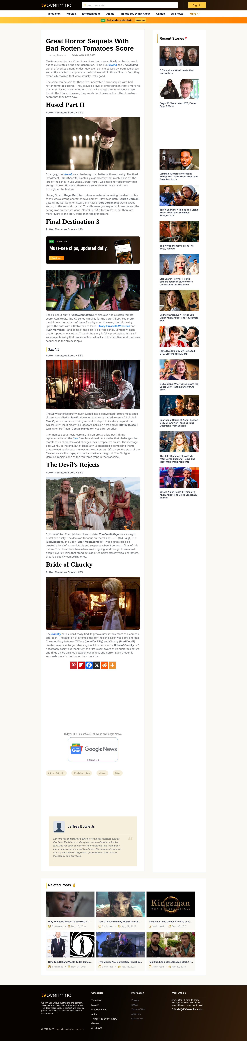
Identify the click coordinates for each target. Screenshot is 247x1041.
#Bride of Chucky (56, 773)
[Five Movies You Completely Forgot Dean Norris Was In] (120, 944)
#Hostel (102, 773)
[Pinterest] (73, 665)
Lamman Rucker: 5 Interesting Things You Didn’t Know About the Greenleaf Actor (179, 176)
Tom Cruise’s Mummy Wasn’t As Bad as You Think (126, 921)
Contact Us (137, 1018)
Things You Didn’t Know (135, 13)
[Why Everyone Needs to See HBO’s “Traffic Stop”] (70, 904)
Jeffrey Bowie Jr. (57, 55)
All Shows (177, 13)
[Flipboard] (81, 665)
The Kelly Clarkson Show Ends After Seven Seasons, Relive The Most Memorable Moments (177, 459)
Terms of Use (138, 1009)
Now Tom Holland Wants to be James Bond (72, 961)
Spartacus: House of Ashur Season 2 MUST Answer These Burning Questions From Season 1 (179, 423)
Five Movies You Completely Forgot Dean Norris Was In (128, 961)
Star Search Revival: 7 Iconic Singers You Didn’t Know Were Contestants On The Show (176, 281)
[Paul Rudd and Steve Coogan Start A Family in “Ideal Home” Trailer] (171, 944)
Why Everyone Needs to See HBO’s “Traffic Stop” (75, 921)
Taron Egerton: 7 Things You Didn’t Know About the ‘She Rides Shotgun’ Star (179, 212)
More (193, 13)
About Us (136, 1014)
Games (160, 13)
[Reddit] (104, 665)
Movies (71, 13)
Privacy (135, 1000)
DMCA (134, 1005)
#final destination (82, 773)
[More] (112, 665)
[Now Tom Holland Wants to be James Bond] (70, 944)
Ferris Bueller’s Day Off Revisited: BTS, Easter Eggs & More (178, 352)
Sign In (197, 5)
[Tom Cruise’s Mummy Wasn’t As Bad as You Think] (120, 904)
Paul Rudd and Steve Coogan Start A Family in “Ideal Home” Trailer (185, 961)
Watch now (140, 20)
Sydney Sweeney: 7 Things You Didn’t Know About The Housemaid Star (179, 317)
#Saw (117, 773)
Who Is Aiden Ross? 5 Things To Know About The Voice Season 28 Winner (178, 494)
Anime (110, 13)
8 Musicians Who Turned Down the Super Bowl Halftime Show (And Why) (179, 386)
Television (53, 13)
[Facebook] (89, 665)
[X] (96, 665)
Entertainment (91, 13)
